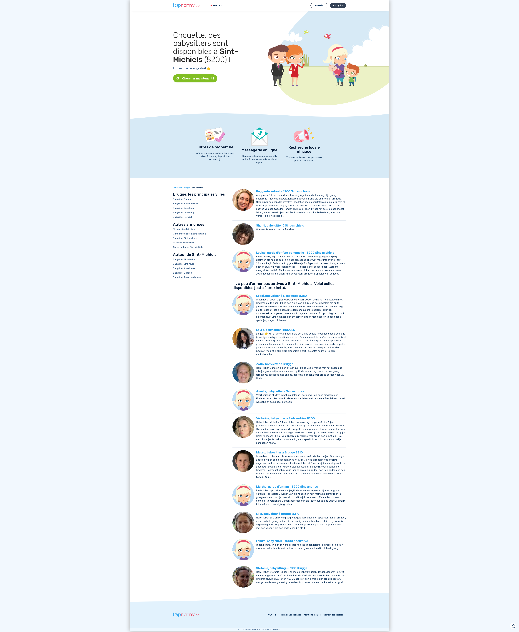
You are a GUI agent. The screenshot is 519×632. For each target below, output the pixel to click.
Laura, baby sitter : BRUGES (275, 330)
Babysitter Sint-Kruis (183, 263)
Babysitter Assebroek (184, 268)
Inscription (338, 5)
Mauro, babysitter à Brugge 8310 (279, 452)
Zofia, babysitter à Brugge (274, 364)
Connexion (319, 5)
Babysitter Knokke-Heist (185, 203)
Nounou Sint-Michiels (184, 229)
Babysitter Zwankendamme (187, 277)
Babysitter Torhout (182, 217)
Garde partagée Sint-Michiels (188, 247)
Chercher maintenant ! (198, 78)
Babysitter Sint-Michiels (185, 238)
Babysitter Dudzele (182, 272)
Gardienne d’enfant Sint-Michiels (189, 233)
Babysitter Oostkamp (183, 212)
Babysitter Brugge (182, 199)
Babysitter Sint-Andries (185, 259)
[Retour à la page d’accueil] (186, 5)
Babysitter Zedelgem (183, 208)
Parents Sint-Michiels (183, 242)
